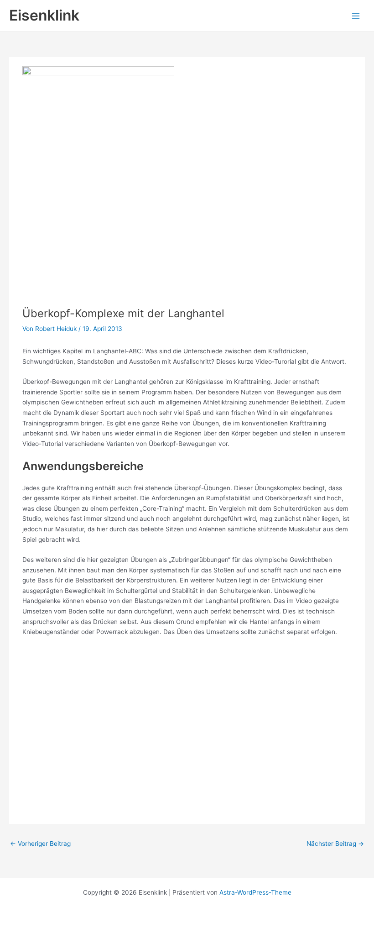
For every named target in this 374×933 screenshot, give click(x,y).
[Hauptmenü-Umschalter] (356, 15)
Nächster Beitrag (335, 843)
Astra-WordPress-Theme (255, 892)
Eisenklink (44, 15)
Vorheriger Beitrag (40, 843)
